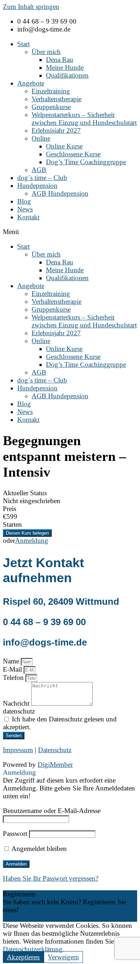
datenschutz (19, 711)
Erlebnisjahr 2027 (56, 130)
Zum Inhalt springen (31, 6)
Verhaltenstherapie (56, 99)
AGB (39, 170)
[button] (70, 232)
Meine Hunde (65, 67)
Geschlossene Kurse (73, 154)
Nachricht (17, 703)
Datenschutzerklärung (32, 949)
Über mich (46, 51)
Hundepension (37, 185)
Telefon (14, 677)
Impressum (18, 750)
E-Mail (13, 669)
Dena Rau (59, 59)
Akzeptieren (23, 957)
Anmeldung (31, 540)
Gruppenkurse (51, 107)
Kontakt (28, 217)
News (25, 209)
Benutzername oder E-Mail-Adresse (52, 810)
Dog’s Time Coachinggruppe (86, 162)
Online (41, 138)
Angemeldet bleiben (38, 848)
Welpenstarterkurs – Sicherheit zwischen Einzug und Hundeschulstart (84, 118)
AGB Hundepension (60, 193)
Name (12, 661)
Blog (24, 201)
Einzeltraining (51, 91)
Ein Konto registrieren (33, 917)
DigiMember (55, 764)
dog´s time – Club (42, 177)
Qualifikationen (67, 75)
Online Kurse (64, 146)
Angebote (30, 83)
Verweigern (63, 957)
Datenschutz (54, 750)
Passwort (15, 833)
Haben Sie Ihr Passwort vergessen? (50, 878)
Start (23, 44)
